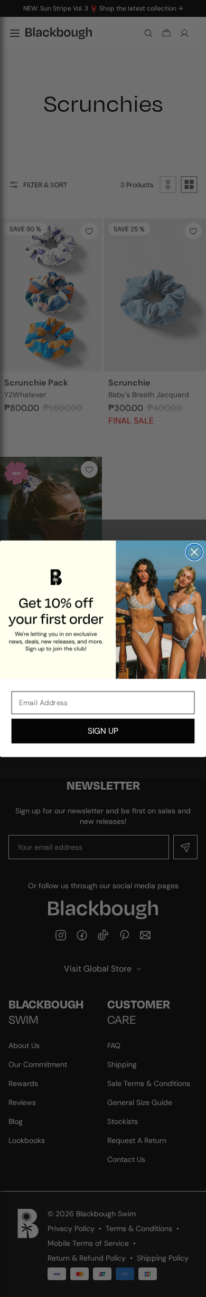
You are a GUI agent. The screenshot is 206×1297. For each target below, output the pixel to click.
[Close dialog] (194, 552)
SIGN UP (103, 730)
